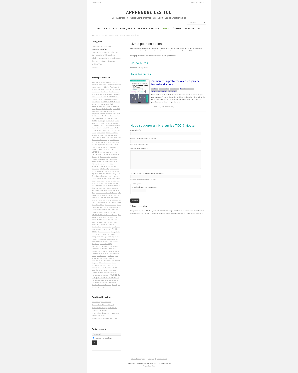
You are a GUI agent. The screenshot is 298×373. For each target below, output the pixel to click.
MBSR (113, 209)
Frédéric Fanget (112, 161)
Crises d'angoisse (105, 135)
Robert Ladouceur (115, 241)
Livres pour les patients (147, 44)
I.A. (199, 29)
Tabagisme (95, 260)
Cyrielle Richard (96, 137)
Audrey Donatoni (97, 109)
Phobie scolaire (107, 229)
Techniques (125, 29)
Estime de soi (113, 152)
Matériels (95, 67)
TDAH (100, 260)
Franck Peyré (114, 157)
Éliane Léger (95, 154)
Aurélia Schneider (107, 109)
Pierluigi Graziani (115, 232)
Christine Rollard (102, 128)
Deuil (93, 142)
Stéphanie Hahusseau (108, 251)
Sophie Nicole (104, 248)
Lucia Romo (174, 89)
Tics (98, 265)
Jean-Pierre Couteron (113, 188)
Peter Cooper (116, 227)
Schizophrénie (96, 246)
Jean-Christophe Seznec (111, 183)
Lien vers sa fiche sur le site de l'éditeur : (144, 138)
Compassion (95, 135)
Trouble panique (103, 270)
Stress (102, 253)
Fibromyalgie (95, 157)
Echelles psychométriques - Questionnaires (106, 58)
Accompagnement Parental (99, 84)
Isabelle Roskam (106, 178)
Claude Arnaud (101, 132)
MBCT (109, 209)
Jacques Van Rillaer (111, 181)
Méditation (102, 212)
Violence (94, 287)
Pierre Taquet (172, 91)
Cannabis (110, 118)
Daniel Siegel (105, 137)
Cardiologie (101, 120)
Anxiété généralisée (107, 104)
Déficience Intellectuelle (113, 142)
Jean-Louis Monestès (109, 185)
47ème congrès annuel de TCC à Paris (104, 318)
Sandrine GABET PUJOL (106, 244)
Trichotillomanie (106, 267)
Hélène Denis (107, 171)
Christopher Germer (107, 130)
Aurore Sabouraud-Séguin (99, 111)
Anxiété (111, 101)
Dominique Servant (110, 147)
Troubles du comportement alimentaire (106, 276)
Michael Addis (112, 212)
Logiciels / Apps (97, 64)
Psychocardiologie (102, 236)
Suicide (94, 256)
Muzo (100, 217)
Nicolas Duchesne (108, 217)
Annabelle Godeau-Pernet (99, 96)
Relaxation (101, 239)
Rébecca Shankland (109, 239)
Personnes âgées (106, 227)
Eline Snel (99, 149)
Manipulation (112, 202)
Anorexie (104, 102)
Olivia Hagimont (101, 222)
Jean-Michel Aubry (101, 188)
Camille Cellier (99, 118)
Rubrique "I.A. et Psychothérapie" (103, 305)
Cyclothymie (113, 135)
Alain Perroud (116, 89)
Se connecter (200, 2)
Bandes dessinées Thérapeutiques (103, 55)
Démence (94, 144)
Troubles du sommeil (98, 280)
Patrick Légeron (109, 224)
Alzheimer (110, 94)
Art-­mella (103, 106)
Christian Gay (95, 125)
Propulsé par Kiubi (149, 366)
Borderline (105, 116)
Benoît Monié (116, 113)
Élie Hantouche (103, 154)
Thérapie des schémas (105, 263)
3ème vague (95, 82)
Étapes (112, 29)
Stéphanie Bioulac (97, 251)
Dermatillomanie (114, 140)
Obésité (110, 220)
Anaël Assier (117, 94)
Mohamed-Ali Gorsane (159, 91)
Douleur (94, 149)
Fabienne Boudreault (114, 154)
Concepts (101, 29)
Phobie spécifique (104, 232)
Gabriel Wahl (106, 164)
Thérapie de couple (108, 260)
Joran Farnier (95, 197)
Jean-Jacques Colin (97, 185)
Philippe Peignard (97, 229)
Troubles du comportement (100, 275)
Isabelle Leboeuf (108, 176)
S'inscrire (192, 2)
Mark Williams (111, 207)
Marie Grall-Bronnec (186, 89)
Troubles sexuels (97, 282)
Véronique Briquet (97, 285)
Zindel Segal (107, 287)
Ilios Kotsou (115, 171)
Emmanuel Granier (108, 149)
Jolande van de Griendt (104, 195)
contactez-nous (198, 213)
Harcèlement (95, 168)
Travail (99, 267)
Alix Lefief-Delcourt (101, 94)
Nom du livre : (135, 130)
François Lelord (96, 159)
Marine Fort (103, 207)
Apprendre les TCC (149, 12)
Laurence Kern (164, 89)
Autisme (109, 111)
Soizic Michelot (114, 246)
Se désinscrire (109, 338)
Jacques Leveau (101, 181)
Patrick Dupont (101, 224)
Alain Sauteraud (96, 92)
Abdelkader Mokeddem (106, 82)
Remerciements (162, 359)
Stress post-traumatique (112, 253)
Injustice (101, 173)
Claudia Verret (110, 132)
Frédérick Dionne (97, 164)
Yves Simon (101, 287)
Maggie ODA (104, 202)
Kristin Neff (103, 197)
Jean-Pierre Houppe (97, 190)
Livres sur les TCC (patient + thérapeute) (105, 52)
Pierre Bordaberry (97, 234)
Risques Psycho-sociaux (102, 241)
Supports (189, 29)
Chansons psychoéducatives (101, 302)
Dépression (109, 144)
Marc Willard (100, 204)
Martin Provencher (102, 209)
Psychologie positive (114, 236)
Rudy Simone (95, 244)
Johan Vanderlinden (111, 193)
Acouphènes (111, 84)
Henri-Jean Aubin (114, 168)
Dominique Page (100, 147)
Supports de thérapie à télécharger (103, 61)
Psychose (94, 239)
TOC (112, 265)
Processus (154, 29)
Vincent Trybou (116, 285)
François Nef (104, 159)
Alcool (111, 92)
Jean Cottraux (100, 183)
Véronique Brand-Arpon (109, 282)
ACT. (115, 82)
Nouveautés (102, 220)
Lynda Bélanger (114, 200)
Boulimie (113, 116)
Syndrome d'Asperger (107, 258)
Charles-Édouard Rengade (103, 123)
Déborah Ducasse (100, 142)
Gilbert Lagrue (103, 166)
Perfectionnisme (96, 227)
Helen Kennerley (104, 168)
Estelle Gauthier (104, 152)
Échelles (177, 29)
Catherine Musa (110, 120)
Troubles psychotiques (111, 280)
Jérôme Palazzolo (101, 193)
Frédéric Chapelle (102, 161)
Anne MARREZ (111, 96)
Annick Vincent (96, 101)
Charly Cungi (114, 123)
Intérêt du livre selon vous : (139, 148)
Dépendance (101, 144)
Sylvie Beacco (110, 256)
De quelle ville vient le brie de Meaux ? (144, 187)
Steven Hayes (112, 248)
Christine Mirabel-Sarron (107, 125)
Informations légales (138, 359)
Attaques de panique (113, 106)
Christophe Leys (96, 130)
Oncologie (109, 222)
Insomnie (107, 173)
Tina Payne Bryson (105, 265)
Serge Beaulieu (105, 246)
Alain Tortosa (104, 92)
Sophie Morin (96, 248)
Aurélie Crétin (116, 109)
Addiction (155, 89)
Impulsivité (95, 173)
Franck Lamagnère (105, 157)
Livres (166, 29)
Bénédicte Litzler (97, 116)
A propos (151, 359)
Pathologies (139, 29)
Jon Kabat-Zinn (115, 195)
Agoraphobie (108, 89)
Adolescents (115, 87)
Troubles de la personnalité (107, 272)
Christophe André (113, 128)
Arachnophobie (96, 106)
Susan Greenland (101, 256)
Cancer (106, 118)
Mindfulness (98, 214)
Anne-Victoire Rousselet (110, 99)
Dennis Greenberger (103, 140)
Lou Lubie (99, 200)
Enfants (95, 152)
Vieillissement (107, 285)
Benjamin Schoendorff (106, 113)
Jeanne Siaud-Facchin (109, 190)
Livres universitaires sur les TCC (102, 46)
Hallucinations (112, 166)
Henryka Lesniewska (97, 171)
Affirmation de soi (98, 89)
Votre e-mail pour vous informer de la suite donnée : (147, 173)
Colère (116, 132)
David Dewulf (113, 137)
